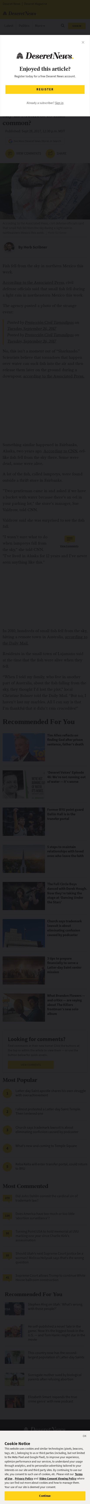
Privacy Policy (24, 1478)
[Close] (85, 1437)
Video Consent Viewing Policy (57, 1478)
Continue (45, 1496)
